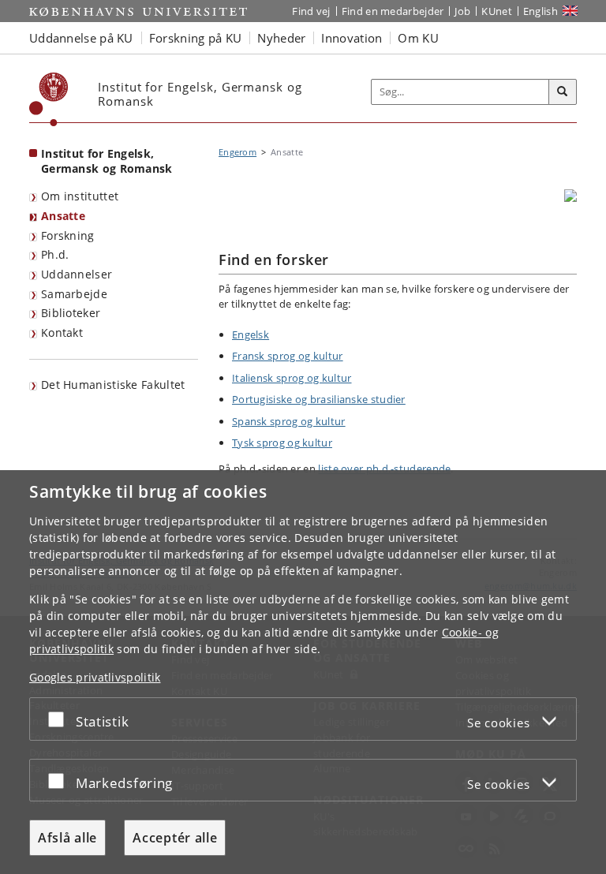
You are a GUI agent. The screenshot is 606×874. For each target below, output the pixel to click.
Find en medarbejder (393, 11)
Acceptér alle (175, 837)
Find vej (311, 11)
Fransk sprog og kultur (287, 356)
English (540, 11)
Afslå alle (67, 837)
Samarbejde (74, 293)
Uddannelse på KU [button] (81, 38)
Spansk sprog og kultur (289, 421)
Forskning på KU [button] (195, 38)
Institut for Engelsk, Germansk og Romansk (107, 161)
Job (462, 11)
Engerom (237, 152)
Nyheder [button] (281, 38)
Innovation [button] (351, 38)
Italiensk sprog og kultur (292, 378)
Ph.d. (55, 254)
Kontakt (62, 332)
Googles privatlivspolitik (95, 677)
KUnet (496, 11)
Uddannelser (76, 274)
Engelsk (250, 334)
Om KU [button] (418, 38)
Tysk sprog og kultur (282, 442)
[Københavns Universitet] (49, 99)
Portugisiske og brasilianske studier (319, 399)
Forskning (68, 235)
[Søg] (562, 92)
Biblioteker (70, 312)
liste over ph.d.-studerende (384, 468)
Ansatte (63, 215)
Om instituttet (79, 196)
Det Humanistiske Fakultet (113, 384)
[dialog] (303, 672)
